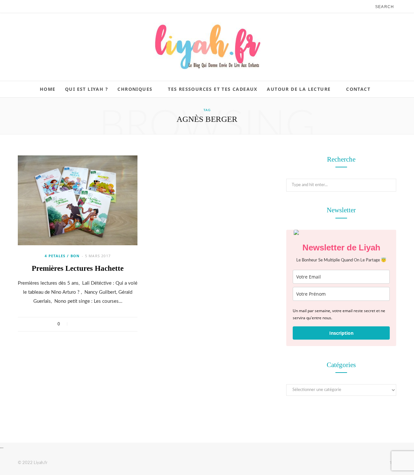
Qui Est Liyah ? (86, 89)
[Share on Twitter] (84, 324)
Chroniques (134, 89)
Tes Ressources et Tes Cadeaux (212, 89)
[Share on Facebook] (76, 324)
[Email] (101, 324)
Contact (358, 89)
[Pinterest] (93, 324)
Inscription (341, 333)
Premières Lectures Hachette (78, 268)
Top (392, 463)
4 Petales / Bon (62, 255)
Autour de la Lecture (299, 89)
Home (48, 89)
